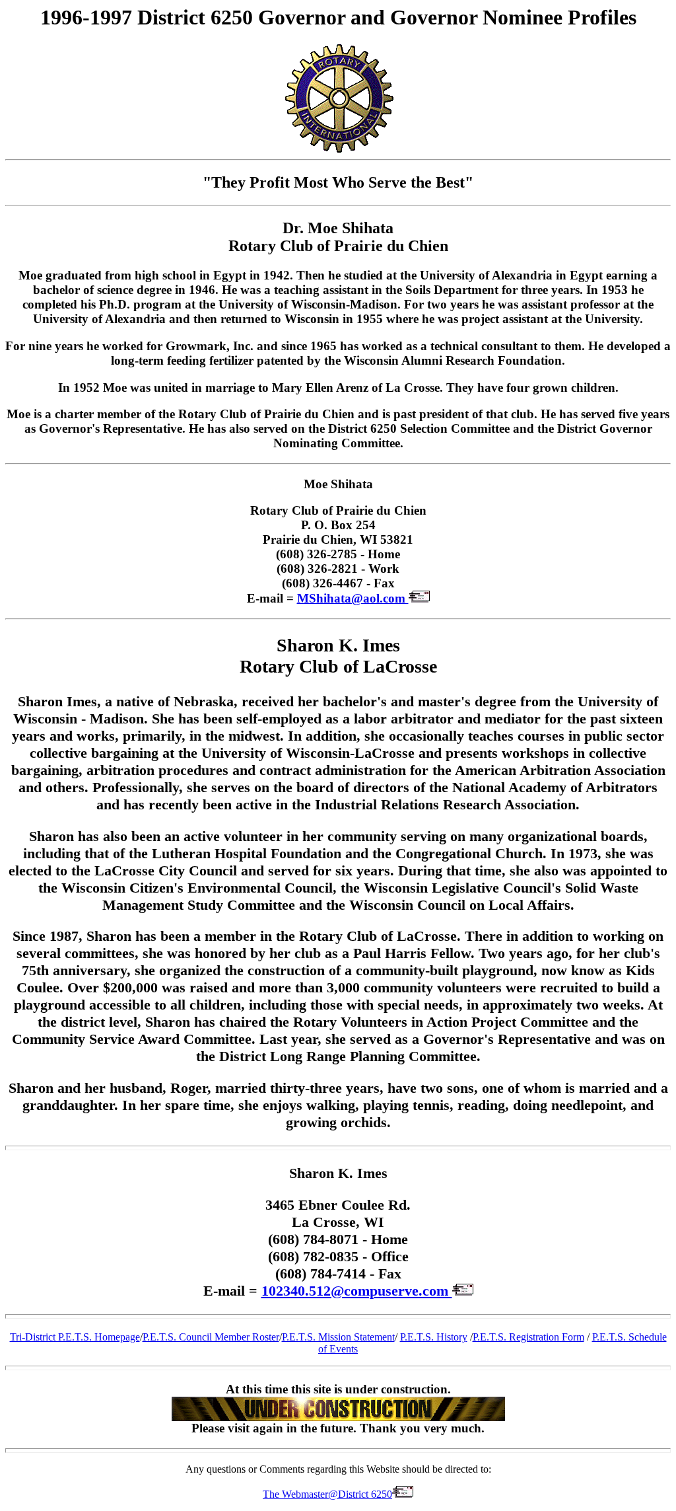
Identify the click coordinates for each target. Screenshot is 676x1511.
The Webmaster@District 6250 (327, 1494)
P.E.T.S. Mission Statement (338, 1337)
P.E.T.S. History (433, 1337)
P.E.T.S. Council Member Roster (211, 1337)
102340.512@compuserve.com (356, 1290)
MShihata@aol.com (353, 598)
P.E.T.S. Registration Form (528, 1337)
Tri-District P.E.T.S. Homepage (75, 1337)
